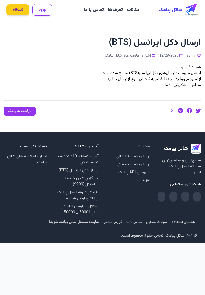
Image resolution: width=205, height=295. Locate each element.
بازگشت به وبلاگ (20, 111)
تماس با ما (94, 10)
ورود (42, 10)
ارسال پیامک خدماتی (133, 165)
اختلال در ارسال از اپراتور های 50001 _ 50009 (79, 210)
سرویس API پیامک (134, 173)
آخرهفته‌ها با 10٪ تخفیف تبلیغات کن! (78, 160)
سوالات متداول (157, 222)
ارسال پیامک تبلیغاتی (133, 157)
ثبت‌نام (18, 10)
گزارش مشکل (113, 222)
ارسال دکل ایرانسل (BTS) (78, 171)
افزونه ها (143, 181)
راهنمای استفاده (183, 222)
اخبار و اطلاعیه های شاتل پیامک (128, 56)
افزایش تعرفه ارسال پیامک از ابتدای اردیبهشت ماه (78, 196)
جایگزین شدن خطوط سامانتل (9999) (81, 182)
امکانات (134, 10)
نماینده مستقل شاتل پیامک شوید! (74, 222)
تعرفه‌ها (115, 10)
